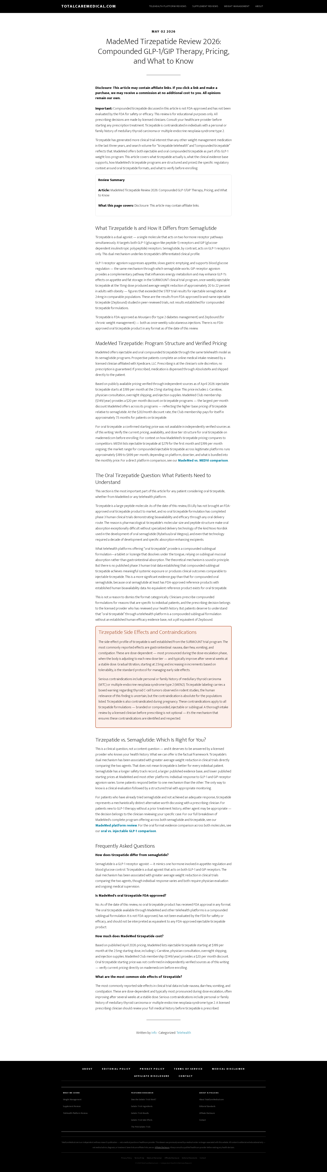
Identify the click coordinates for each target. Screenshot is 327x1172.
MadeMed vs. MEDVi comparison (203, 460)
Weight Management (72, 1099)
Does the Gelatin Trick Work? (143, 1099)
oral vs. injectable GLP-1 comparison (128, 831)
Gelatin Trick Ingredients (141, 1106)
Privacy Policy (126, 1158)
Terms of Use (139, 1158)
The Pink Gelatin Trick (140, 1127)
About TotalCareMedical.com (211, 1099)
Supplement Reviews (72, 1106)
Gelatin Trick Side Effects (141, 1120)
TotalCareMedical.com (88, 6)
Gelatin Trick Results (140, 1113)
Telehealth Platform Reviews (75, 1113)
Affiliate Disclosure (207, 1113)
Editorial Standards (207, 1106)
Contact (202, 1120)
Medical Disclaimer (154, 1158)
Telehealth (183, 1033)
